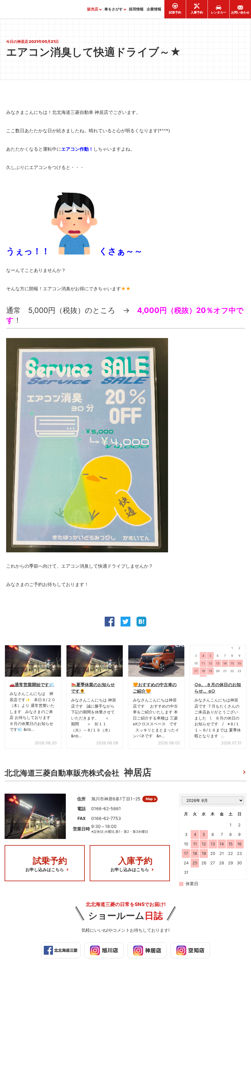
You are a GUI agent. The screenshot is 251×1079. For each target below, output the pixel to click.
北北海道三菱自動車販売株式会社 (78, 772)
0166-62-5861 (106, 808)
